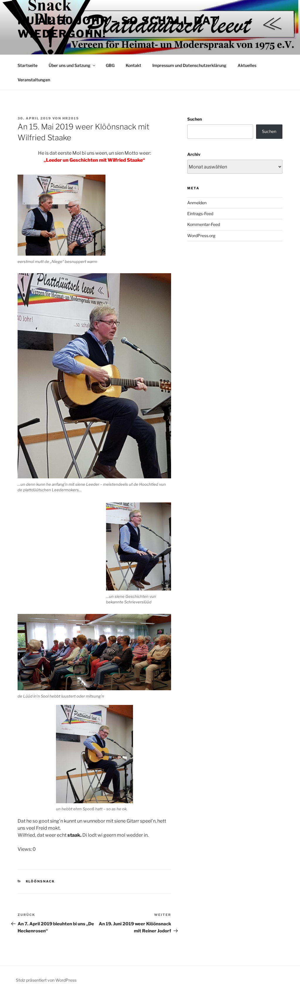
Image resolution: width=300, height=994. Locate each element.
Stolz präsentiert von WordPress (46, 980)
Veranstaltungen (34, 79)
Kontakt (133, 65)
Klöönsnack (40, 881)
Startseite (28, 65)
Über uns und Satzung (70, 65)
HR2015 (70, 118)
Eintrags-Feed (200, 213)
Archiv (193, 154)
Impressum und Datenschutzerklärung (189, 65)
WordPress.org (201, 235)
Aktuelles (247, 65)
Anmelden (197, 202)
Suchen (194, 119)
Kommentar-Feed (203, 224)
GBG (110, 65)
